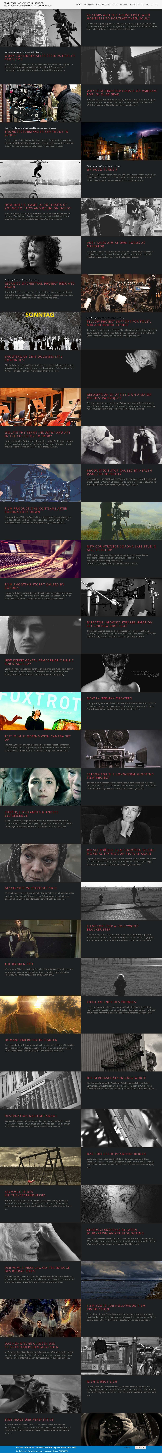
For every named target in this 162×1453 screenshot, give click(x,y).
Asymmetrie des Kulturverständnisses (25, 1193)
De (147, 4)
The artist (88, 4)
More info (63, 1451)
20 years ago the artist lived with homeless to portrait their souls (118, 16)
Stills (115, 4)
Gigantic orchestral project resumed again (40, 285)
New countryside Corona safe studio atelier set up (121, 548)
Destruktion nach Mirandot (31, 1116)
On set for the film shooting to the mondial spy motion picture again (120, 851)
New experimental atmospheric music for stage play (39, 662)
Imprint (124, 4)
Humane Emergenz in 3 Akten (31, 1040)
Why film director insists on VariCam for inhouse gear (122, 92)
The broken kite (19, 964)
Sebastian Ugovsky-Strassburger (24, 3)
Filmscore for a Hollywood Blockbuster (113, 927)
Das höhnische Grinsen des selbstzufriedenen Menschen (32, 1345)
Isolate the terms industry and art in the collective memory (38, 434)
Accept (127, 1447)
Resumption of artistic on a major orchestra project (119, 396)
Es (152, 4)
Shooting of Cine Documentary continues (34, 358)
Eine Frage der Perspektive (29, 1419)
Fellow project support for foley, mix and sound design (119, 323)
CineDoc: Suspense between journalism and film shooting (115, 1231)
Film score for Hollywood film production (116, 1307)
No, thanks (140, 1447)
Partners (135, 4)
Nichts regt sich (102, 1381)
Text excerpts (103, 4)
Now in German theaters (109, 698)
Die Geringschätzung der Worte (116, 1078)
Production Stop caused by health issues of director (119, 472)
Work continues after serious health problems (40, 57)
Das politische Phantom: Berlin (116, 1154)
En (143, 4)
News (78, 4)
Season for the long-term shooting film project (120, 776)
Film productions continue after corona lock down (36, 510)
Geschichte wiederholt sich (31, 888)
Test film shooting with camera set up (38, 738)
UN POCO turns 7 (102, 170)
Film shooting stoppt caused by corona (34, 586)
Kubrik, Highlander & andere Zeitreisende (32, 813)
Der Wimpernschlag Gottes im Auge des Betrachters (37, 1269)
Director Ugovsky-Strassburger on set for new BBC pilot (120, 624)
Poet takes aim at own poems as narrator (116, 244)
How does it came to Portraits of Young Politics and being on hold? (38, 206)
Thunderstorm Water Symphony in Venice (36, 133)
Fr (156, 4)
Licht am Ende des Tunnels (111, 1002)
